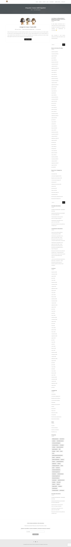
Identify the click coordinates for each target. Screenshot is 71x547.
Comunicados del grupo (56, 180)
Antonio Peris (54, 232)
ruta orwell (58, 482)
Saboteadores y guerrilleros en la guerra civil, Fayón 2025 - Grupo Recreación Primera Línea (57, 237)
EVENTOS (44, 1)
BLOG (47, 1)
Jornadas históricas (60, 461)
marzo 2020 (54, 150)
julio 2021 (53, 119)
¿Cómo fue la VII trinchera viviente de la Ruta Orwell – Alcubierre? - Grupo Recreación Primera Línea (58, 261)
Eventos (53, 186)
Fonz (53, 453)
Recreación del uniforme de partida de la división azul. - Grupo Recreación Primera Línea (58, 252)
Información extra (54, 192)
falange (53, 451)
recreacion (58, 467)
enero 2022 (53, 111)
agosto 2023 (54, 86)
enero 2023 (53, 95)
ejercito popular (54, 449)
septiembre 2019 (54, 163)
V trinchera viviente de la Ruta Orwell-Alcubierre (58, 264)
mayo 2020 (53, 146)
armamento (62, 438)
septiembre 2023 (54, 84)
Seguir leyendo (27, 39)
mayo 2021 (53, 121)
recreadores (54, 480)
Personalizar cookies (42, 525)
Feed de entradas (55, 427)
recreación (54, 473)
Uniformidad (62, 490)
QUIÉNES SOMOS (57, 1)
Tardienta (60, 486)
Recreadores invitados (55, 198)
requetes (53, 482)
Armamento (54, 173)
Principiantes (38, 29)
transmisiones (54, 488)
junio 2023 (53, 88)
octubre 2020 (54, 136)
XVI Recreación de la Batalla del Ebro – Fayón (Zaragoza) (57, 247)
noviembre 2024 (54, 64)
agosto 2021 (54, 117)
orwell (62, 465)
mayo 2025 (53, 60)
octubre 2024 (54, 66)
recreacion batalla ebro (56, 469)
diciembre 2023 (54, 78)
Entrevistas (53, 182)
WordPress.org (54, 431)
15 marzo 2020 (18, 29)
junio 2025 (53, 57)
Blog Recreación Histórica (56, 178)
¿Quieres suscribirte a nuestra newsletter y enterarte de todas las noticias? (35, 528)
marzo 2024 (54, 74)
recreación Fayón (60, 473)
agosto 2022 (54, 101)
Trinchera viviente (55, 490)
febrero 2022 (54, 109)
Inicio (32, 9)
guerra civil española (55, 459)
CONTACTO (63, 1)
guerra (53, 457)
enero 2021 (53, 130)
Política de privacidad (28, 525)
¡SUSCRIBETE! (51, 1)
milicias (59, 463)
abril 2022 (53, 105)
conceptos (61, 445)
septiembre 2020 (54, 138)
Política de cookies (35, 525)
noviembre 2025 (54, 53)
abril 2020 (53, 148)
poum (53, 467)
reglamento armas (61, 480)
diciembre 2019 (54, 156)
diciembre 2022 (54, 97)
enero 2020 (53, 154)
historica (62, 459)
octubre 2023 (54, 82)
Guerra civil (53, 190)
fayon (58, 451)
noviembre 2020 (54, 134)
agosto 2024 (54, 70)
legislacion (54, 463)
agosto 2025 (54, 55)
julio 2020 (53, 142)
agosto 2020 (54, 140)
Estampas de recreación (56, 184)
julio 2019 (53, 167)
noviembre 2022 (54, 99)
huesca (53, 461)
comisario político (55, 445)
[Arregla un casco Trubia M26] (28, 21)
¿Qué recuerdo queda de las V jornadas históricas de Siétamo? (58, 255)
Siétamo (58, 484)
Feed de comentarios (55, 429)
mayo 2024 (53, 72)
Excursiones (54, 188)
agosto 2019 (54, 165)
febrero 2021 (54, 128)
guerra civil (58, 457)
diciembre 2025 (54, 51)
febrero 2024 (54, 76)
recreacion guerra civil (56, 471)
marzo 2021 (53, 125)
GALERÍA (40, 1)
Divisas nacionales (60, 447)
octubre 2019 (54, 381)
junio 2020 (53, 144)
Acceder (53, 425)
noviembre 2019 (54, 158)
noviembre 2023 (54, 80)
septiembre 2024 (54, 68)
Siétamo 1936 (54, 486)
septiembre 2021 (54, 115)
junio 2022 (53, 103)
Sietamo (53, 484)
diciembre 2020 (54, 132)
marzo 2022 (54, 107)
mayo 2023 (53, 90)
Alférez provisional (55, 438)
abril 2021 (53, 123)
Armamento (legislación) (56, 175)
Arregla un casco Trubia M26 (28, 27)
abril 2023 (53, 313)
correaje (53, 447)
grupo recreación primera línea (57, 455)
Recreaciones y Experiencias (56, 196)
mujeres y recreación (55, 465)
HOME (37, 1)
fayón (61, 451)
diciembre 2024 (54, 62)
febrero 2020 (54, 152)
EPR (59, 449)
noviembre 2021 (54, 113)
